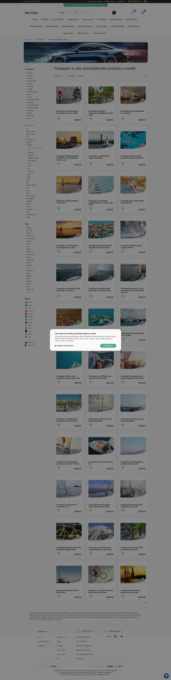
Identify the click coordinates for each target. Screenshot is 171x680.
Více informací (69, 341)
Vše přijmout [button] (108, 346)
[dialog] (85, 340)
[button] (64, 346)
